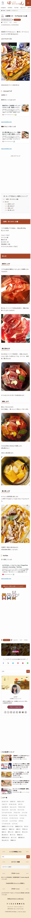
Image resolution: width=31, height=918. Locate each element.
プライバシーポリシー (19, 906)
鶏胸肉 (13, 840)
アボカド (21, 807)
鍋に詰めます (11, 206)
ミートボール (6, 823)
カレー (13, 809)
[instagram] (11, 712)
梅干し (10, 832)
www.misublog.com (6, 122)
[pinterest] (20, 712)
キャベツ (21, 809)
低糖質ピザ (18, 826)
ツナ (10, 22)
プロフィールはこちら (15, 707)
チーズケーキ (14, 818)
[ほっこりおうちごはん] (15, 3)
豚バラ (12, 834)
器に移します (11, 210)
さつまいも (12, 804)
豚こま (24, 832)
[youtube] (23, 712)
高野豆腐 (21, 837)
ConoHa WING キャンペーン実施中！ (15, 883)
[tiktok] (14, 712)
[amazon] (26, 712)
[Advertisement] (15, 172)
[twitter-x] (8, 712)
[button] (3, 663)
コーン (24, 812)
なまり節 (5, 807)
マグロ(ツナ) (17, 19)
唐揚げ (11, 829)
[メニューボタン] (28, 3)
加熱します (10, 208)
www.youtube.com (6, 578)
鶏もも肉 (5, 840)
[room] (17, 712)
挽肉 (4, 832)
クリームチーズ (7, 812)
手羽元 (24, 829)
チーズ (5, 818)
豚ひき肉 (5, 834)
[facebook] (5, 712)
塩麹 (18, 829)
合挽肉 (4, 829)
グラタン (17, 812)
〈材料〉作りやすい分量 (11, 199)
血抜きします (11, 204)
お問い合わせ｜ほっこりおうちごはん (15, 908)
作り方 (7, 202)
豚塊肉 (19, 834)
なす (20, 804)
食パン (13, 837)
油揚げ (17, 832)
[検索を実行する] (28, 671)
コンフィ (5, 22)
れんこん (13, 807)
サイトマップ (10, 906)
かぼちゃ (20, 801)
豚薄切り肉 (5, 837)
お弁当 (12, 801)
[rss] (24, 904)
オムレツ (5, 809)
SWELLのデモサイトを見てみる (15, 898)
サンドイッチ (13, 815)
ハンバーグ (13, 821)
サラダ (4, 815)
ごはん (4, 804)
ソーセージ (23, 815)
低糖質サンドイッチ (7, 826)
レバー (14, 823)
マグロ (15, 22)
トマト (5, 821)
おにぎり (5, 801)
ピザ (21, 821)
